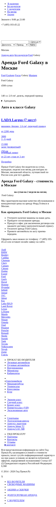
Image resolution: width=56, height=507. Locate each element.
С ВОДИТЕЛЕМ (15, 500)
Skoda (4, 336)
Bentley (5, 255)
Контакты (12, 439)
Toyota (4, 344)
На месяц (12, 11)
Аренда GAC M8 (15, 429)
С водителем (13, 9)
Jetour (4, 298)
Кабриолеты (13, 373)
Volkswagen (7, 346)
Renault (5, 333)
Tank (3, 341)
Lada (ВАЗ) (7, 303)
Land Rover (7, 306)
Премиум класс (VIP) (18, 407)
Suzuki (4, 338)
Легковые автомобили (18, 362)
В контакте (11, 445)
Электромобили (14, 381)
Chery (4, 263)
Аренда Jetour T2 (15, 426)
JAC (3, 295)
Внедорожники (15, 368)
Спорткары (13, 418)
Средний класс (14, 402)
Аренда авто (7, 55)
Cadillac (5, 257)
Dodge (4, 271)
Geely (4, 279)
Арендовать (10, 101)
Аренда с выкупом (16, 423)
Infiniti (4, 290)
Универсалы (13, 386)
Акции (10, 14)
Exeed (4, 274)
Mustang (33, 75)
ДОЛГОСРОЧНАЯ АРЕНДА (22, 495)
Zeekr (4, 352)
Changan (5, 260)
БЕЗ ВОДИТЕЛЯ (16, 481)
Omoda (4, 322)
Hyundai (5, 287)
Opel (3, 325)
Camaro (5, 266)
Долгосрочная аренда (18, 421)
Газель (4, 354)
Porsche (5, 330)
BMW (4, 252)
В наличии (13, 3)
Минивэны (13, 370)
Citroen (4, 268)
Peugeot (5, 327)
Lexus (4, 309)
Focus (18, 75)
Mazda (4, 314)
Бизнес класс (13, 405)
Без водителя (13, 6)
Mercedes (5, 317)
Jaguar (4, 292)
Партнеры (12, 436)
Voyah (4, 349)
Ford (30, 55)
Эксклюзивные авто (17, 410)
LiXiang (5, 311)
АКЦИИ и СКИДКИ (18, 489)
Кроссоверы (13, 389)
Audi (3, 249)
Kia (3, 301)
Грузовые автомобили (18, 365)
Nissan (4, 319)
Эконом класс (14, 399)
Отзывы (11, 442)
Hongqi (4, 284)
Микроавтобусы (15, 383)
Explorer (10, 75)
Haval (4, 282)
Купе (9, 392)
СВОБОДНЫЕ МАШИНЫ (21, 484)
